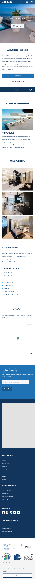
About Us (4, 460)
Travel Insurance (6, 525)
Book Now (18, 76)
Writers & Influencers (7, 500)
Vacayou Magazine (6, 528)
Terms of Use (5, 469)
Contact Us (4, 466)
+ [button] (28, 326)
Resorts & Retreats (6, 490)
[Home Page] (7, 2)
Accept (17, 575)
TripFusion (4, 476)
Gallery (19, 26)
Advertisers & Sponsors (7, 496)
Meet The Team (5, 463)
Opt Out (4, 479)
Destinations (5, 503)
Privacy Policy (5, 473)
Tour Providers (5, 493)
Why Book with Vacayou (7, 531)
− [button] (31, 326)
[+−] (17, 339)
